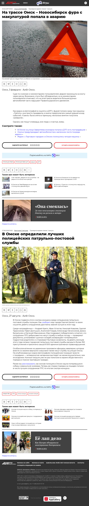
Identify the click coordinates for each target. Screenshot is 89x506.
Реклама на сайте (23, 463)
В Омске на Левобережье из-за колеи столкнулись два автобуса (24, 185)
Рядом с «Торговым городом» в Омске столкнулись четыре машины (48, 137)
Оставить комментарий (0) (71, 145)
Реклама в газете (38, 463)
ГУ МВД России (45, 79)
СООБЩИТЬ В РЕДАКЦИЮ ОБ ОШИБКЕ (29, 465)
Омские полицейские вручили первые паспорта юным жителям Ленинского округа (69, 417)
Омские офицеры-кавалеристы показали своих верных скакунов (68, 410)
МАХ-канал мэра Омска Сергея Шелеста (16, 305)
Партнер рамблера (36, 498)
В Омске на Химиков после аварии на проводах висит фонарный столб (67, 178)
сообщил (46, 322)
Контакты (80, 463)
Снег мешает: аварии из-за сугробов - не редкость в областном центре (25, 178)
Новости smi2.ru (9, 224)
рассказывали (28, 364)
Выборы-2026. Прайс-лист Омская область (60, 463)
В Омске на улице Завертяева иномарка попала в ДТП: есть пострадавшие (51, 130)
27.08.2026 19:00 (7, 230)
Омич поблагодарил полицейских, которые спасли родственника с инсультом (26, 424)
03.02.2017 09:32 (7, 9)
